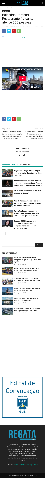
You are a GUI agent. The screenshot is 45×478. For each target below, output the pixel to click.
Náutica (5, 196)
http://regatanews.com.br (23, 151)
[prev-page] (3, 233)
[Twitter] (9, 31)
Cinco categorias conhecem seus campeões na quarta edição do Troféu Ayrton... (27, 260)
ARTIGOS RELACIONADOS (10, 165)
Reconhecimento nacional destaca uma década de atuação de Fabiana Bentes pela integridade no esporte (28, 183)
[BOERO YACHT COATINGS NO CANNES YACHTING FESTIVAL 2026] (7, 291)
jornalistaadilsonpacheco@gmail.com (25, 465)
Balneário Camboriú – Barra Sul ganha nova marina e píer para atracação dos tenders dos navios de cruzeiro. (12, 135)
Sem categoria (11, 8)
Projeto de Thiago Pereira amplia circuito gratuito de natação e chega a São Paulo (28, 173)
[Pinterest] (14, 31)
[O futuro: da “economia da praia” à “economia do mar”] (7, 193)
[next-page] (6, 233)
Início (3, 8)
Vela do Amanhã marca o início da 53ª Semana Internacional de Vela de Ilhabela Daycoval (27, 203)
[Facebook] (4, 31)
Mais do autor (25, 165)
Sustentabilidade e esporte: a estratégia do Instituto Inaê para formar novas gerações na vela (26, 213)
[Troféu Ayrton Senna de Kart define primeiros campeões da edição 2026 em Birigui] (7, 281)
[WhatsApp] (19, 31)
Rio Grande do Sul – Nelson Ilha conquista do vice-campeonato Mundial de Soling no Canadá (33, 135)
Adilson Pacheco (10, 26)
